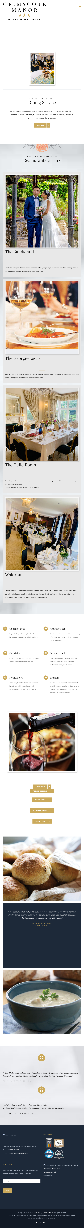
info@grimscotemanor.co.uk (18, 1153)
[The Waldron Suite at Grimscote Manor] (42, 498)
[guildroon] (42, 389)
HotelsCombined (50, 1172)
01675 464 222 (13, 1150)
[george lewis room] (42, 282)
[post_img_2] (42, 714)
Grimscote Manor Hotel (52, 1169)
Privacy (39, 1212)
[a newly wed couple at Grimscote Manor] (42, 175)
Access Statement (48, 1212)
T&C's (35, 1212)
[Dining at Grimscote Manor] (42, 54)
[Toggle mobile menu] (80, 6)
